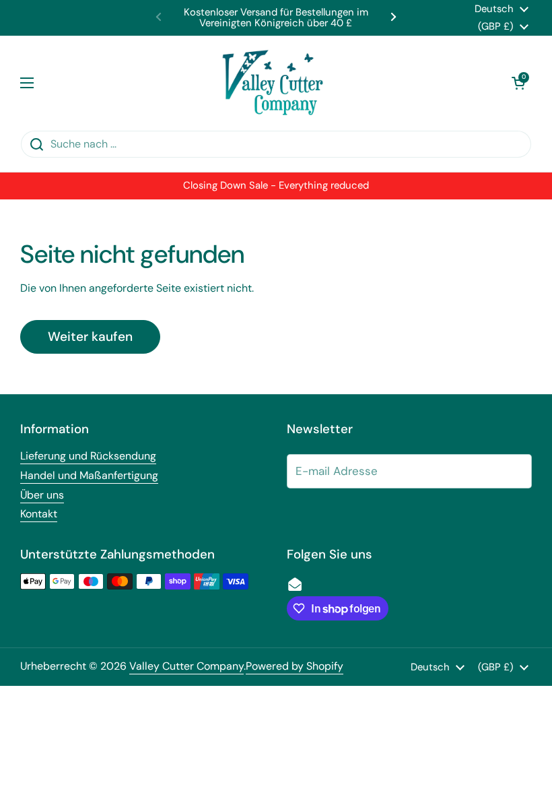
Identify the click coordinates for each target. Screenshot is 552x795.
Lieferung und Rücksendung (88, 456)
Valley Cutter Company (186, 666)
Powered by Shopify (294, 666)
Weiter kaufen (90, 336)
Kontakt (38, 514)
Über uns (42, 495)
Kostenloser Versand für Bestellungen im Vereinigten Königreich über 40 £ (276, 18)
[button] (518, 82)
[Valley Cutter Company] (272, 83)
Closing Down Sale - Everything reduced (276, 185)
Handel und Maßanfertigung (89, 475)
